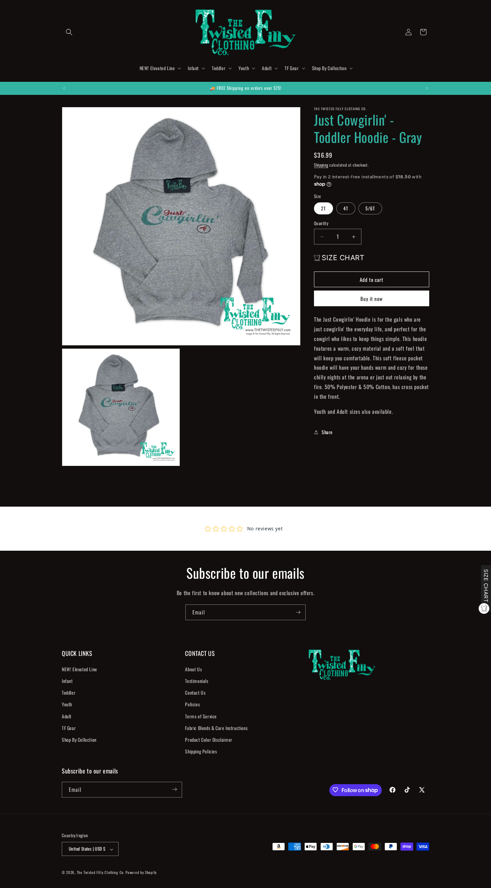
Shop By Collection (79, 739)
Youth (67, 704)
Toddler (68, 692)
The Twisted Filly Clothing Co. (101, 872)
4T (345, 208)
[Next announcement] (427, 88)
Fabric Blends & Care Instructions (216, 727)
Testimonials (196, 680)
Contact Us (195, 692)
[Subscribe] (298, 612)
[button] (69, 32)
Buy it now (371, 299)
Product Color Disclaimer (208, 739)
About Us (193, 668)
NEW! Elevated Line (79, 668)
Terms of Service (201, 715)
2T (323, 208)
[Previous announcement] (64, 88)
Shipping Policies (201, 751)
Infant (67, 680)
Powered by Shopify (141, 872)
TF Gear (69, 727)
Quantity (321, 223)
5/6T (370, 208)
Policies (192, 704)
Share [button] (327, 431)
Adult (66, 715)
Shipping (321, 165)
